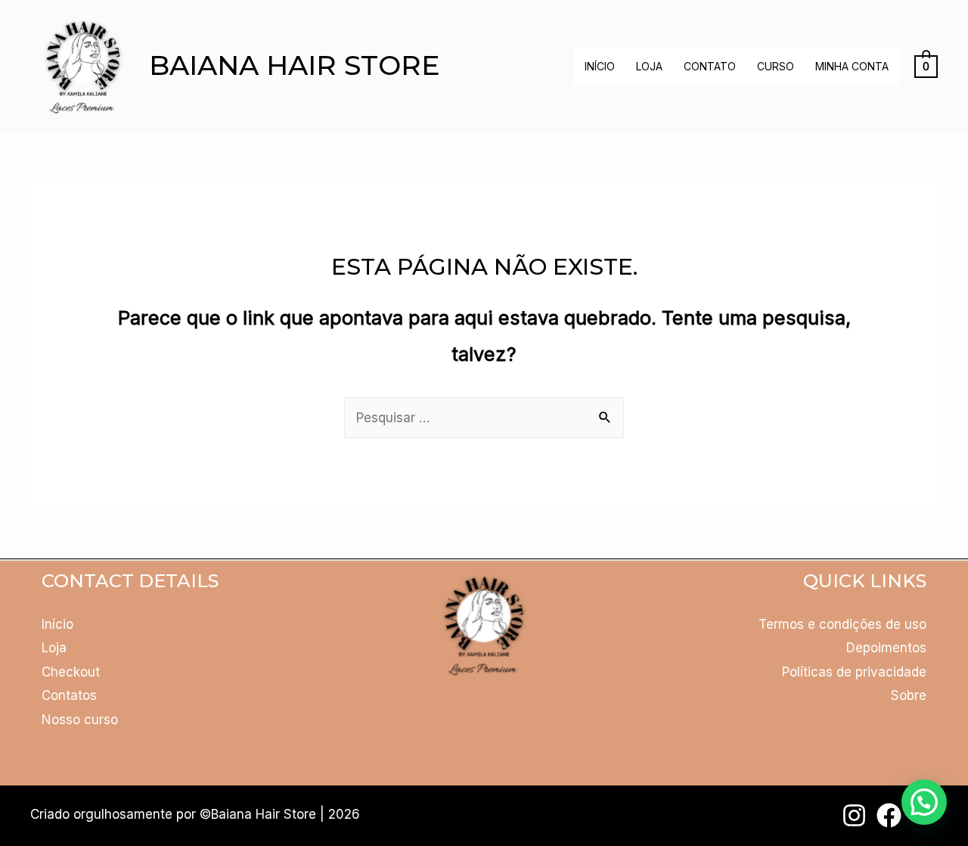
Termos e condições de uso (842, 624)
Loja (649, 66)
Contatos (69, 695)
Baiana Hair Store (294, 65)
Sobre (908, 695)
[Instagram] (854, 815)
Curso (775, 66)
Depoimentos (886, 647)
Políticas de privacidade (854, 672)
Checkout (71, 672)
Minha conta (852, 66)
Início (600, 66)
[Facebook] (888, 815)
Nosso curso (80, 719)
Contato (710, 66)
